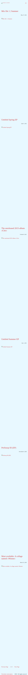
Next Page (16, 666)
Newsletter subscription (7, 674)
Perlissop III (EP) (8, 448)
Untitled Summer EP (10, 339)
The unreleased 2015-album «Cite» (13, 229)
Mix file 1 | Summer (9, 11)
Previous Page (4, 666)
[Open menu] (26, 3)
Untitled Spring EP (9, 120)
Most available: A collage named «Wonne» (12, 557)
